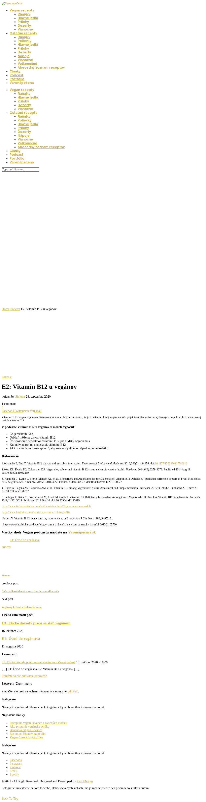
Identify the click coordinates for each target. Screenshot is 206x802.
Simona (20, 396)
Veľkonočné (27, 64)
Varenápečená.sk (82, 532)
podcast (6, 547)
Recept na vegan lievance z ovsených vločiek (38, 723)
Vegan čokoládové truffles (26, 737)
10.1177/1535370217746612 (171, 463)
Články (15, 71)
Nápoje (24, 56)
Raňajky (24, 14)
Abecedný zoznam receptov (41, 67)
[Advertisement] (103, 341)
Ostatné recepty (23, 33)
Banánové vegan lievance (26, 730)
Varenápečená (22, 83)
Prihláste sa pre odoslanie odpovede (24, 676)
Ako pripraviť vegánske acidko (29, 726)
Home (5, 309)
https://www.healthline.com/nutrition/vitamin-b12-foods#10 (36, 512)
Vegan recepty (22, 10)
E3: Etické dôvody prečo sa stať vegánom (36, 623)
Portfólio (17, 79)
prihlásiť (72, 691)
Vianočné (25, 29)
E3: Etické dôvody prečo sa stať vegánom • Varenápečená (38, 662)
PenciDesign (85, 781)
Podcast (16, 75)
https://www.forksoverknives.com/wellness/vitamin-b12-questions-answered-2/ (46, 506)
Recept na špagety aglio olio (27, 733)
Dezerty (24, 25)
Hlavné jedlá (28, 18)
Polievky (24, 41)
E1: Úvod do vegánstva (25, 540)
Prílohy (23, 22)
